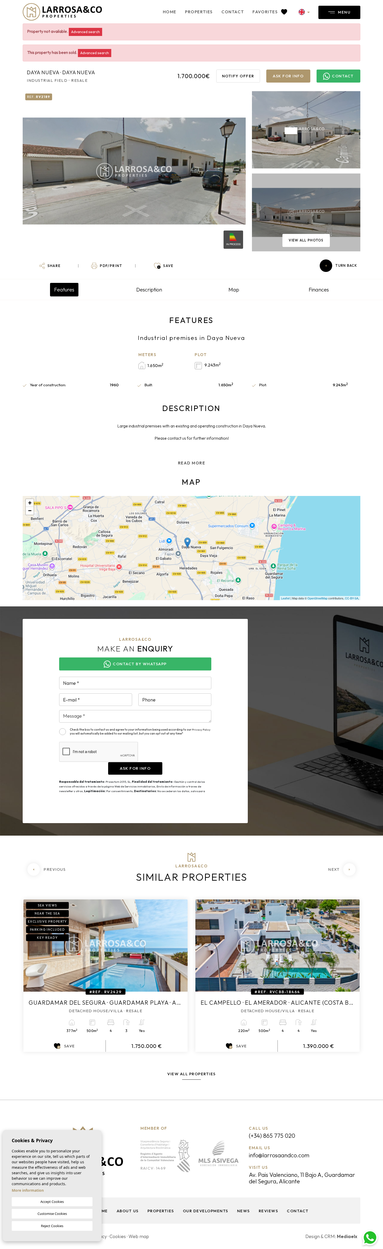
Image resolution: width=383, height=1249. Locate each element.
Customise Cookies (52, 1213)
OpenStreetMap (317, 598)
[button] (50, 265)
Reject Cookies (52, 1225)
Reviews (268, 1210)
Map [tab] (233, 289)
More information (28, 1190)
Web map (138, 1236)
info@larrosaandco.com (279, 1155)
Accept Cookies (52, 1201)
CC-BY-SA (351, 598)
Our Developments (205, 1210)
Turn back (346, 265)
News (243, 1210)
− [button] (30, 510)
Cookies (117, 1236)
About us (128, 1210)
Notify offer (238, 75)
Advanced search (85, 31)
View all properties (191, 1073)
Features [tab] (64, 289)
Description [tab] (149, 289)
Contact (232, 11)
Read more (191, 463)
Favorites (265, 11)
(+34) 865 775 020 (272, 1135)
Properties (199, 11)
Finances (319, 289)
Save (69, 1045)
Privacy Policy (201, 729)
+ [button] (30, 503)
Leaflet (285, 598)
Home (169, 11)
